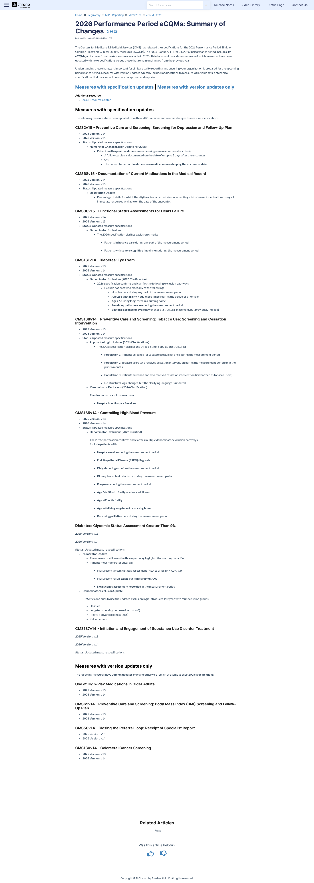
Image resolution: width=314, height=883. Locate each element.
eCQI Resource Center (96, 99)
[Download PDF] (108, 31)
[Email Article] (116, 31)
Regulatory (94, 15)
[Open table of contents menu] (7, 4)
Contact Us (299, 5)
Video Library (250, 5)
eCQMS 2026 (154, 15)
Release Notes (224, 5)
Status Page (276, 5)
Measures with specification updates (115, 87)
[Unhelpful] (163, 855)
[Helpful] (151, 855)
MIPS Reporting (114, 15)
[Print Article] (112, 31)
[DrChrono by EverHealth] (22, 3)
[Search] (206, 5)
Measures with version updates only (195, 87)
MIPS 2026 (135, 15)
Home (78, 15)
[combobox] (175, 5)
